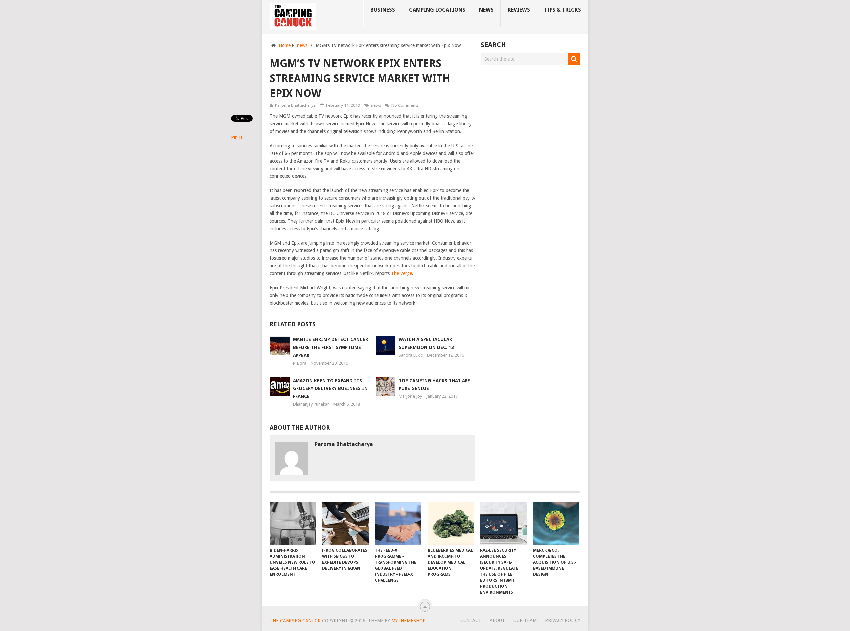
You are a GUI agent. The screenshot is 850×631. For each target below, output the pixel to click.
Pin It (236, 137)
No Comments (405, 105)
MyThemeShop (408, 620)
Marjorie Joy (410, 396)
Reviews (519, 10)
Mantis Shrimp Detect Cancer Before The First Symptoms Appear (330, 347)
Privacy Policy (562, 620)
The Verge (401, 273)
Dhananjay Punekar (311, 404)
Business (382, 10)
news (486, 10)
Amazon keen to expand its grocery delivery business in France (330, 388)
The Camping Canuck (295, 620)
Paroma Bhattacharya (295, 105)
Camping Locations (437, 10)
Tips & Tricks (562, 10)
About (497, 620)
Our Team (525, 620)
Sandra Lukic (411, 355)
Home (285, 45)
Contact (470, 620)
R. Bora (299, 363)
